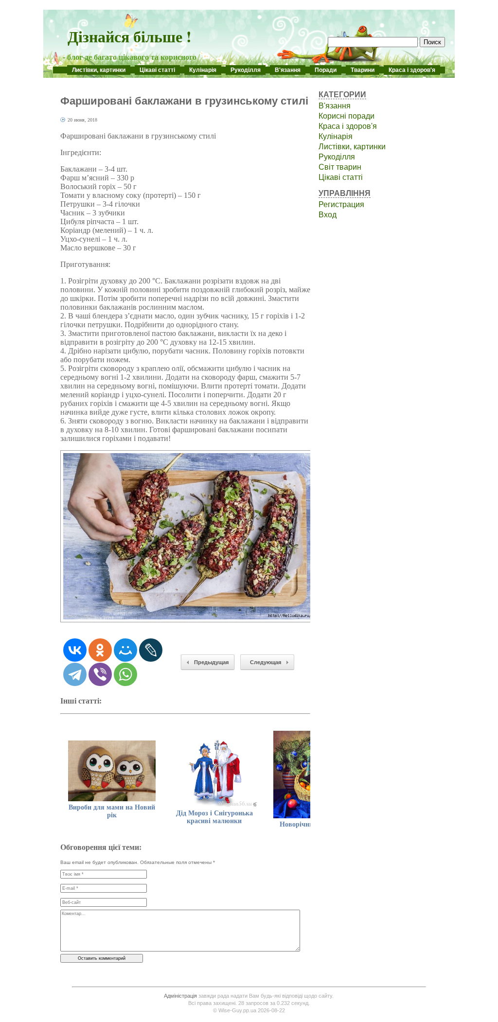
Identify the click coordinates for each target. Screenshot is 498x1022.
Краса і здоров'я (412, 70)
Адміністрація (180, 996)
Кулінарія (202, 70)
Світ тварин (340, 167)
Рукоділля (246, 70)
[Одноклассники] (100, 650)
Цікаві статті (157, 70)
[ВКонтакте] (75, 650)
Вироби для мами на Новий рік (112, 811)
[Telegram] (75, 674)
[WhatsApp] (125, 674)
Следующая (265, 662)
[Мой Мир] (125, 650)
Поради (326, 70)
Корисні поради (346, 116)
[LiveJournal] (150, 650)
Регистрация (341, 204)
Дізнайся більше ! (130, 36)
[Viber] (100, 674)
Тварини (362, 70)
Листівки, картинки (98, 70)
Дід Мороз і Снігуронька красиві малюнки (214, 817)
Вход (328, 215)
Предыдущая (211, 662)
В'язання (288, 70)
